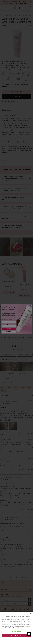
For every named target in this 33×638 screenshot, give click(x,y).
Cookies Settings (16, 631)
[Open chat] (29, 634)
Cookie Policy (16, 627)
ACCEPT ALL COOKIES (16, 635)
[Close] (31, 614)
